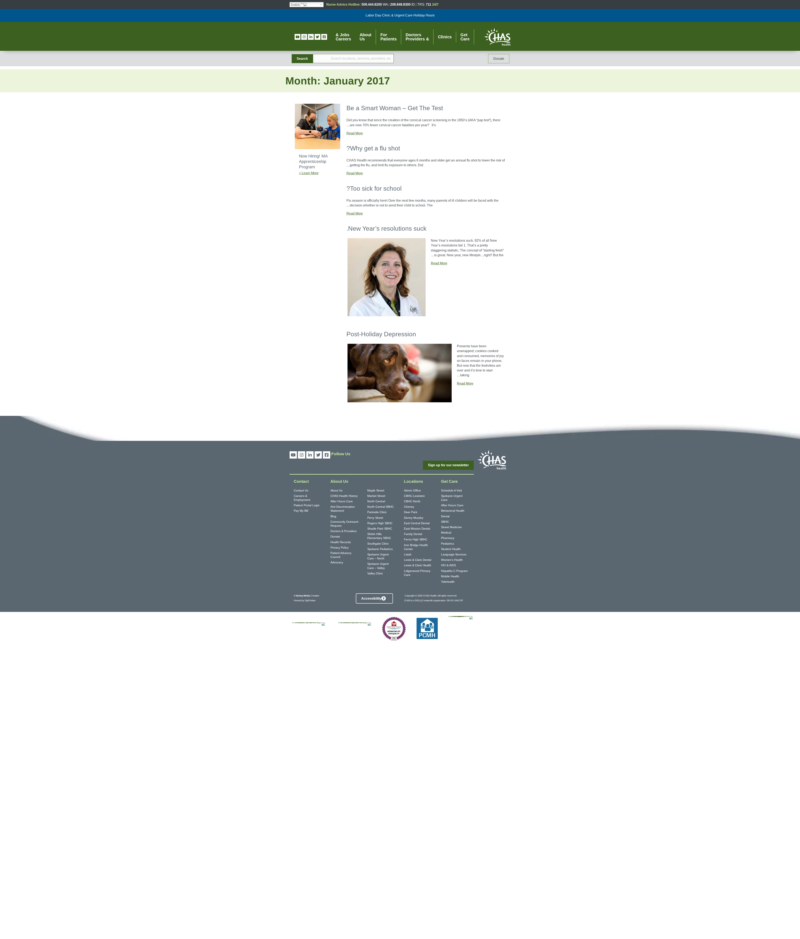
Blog (333, 516)
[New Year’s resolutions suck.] (387, 277)
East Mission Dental (417, 528)
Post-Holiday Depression (381, 334)
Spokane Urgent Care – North (378, 556)
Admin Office (412, 490)
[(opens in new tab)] (460, 772)
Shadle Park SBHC (379, 528)
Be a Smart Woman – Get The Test (394, 108)
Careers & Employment (302, 497)
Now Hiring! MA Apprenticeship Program (313, 161)
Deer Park (410, 512)
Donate (335, 536)
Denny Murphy (413, 517)
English (296, 4)
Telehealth (448, 581)
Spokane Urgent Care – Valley (378, 565)
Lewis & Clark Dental (417, 559)
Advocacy (336, 562)
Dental (445, 516)
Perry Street (375, 517)
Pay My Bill (301, 510)
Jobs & (343, 37)
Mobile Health (450, 576)
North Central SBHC (380, 506)
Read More (354, 133)
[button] (302, 58)
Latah (407, 554)
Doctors (417, 37)
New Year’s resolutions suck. (386, 228)
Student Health (451, 549)
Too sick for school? (374, 188)
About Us (336, 490)
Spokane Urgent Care (451, 497)
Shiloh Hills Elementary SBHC (379, 536)
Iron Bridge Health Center (416, 547)
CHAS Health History (344, 496)
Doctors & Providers (343, 531)
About (365, 37)
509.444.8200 (371, 4)
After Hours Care (452, 505)
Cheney (409, 506)
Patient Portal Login (307, 505)
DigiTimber (310, 600)
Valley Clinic (375, 573)
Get (465, 37)
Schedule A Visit (451, 490)
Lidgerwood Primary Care (417, 572)
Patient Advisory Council (340, 555)
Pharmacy (447, 538)
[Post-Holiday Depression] (400, 373)
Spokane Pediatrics (380, 549)
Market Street (376, 496)
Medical (446, 532)
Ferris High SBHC (415, 539)
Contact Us (301, 490)
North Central (376, 501)
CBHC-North (412, 501)
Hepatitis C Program (454, 571)
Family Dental (413, 534)
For (388, 37)
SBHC (445, 521)
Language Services (453, 554)
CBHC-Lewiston (414, 496)
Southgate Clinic (378, 543)
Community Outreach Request (344, 523)
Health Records (340, 542)
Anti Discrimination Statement (342, 508)
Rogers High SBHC (379, 523)
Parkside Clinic (377, 512)
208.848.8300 (400, 4)
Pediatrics (447, 543)
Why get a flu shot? (373, 148)
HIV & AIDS (448, 565)
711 (428, 4)
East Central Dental (417, 523)
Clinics (445, 37)
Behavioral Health (452, 510)
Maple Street (375, 490)
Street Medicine (451, 527)
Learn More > (309, 173)
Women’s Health (452, 559)
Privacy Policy (339, 547)
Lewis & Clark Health (417, 565)
